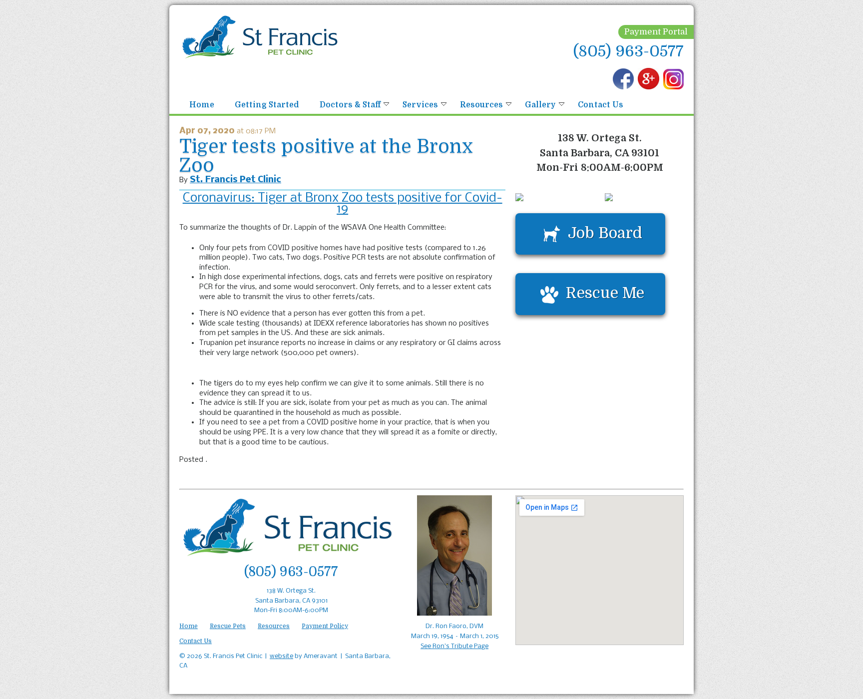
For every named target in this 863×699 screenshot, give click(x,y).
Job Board (605, 233)
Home (201, 104)
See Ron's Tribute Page (454, 646)
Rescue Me (605, 293)
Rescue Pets (228, 626)
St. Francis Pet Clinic (235, 180)
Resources (481, 104)
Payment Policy (325, 626)
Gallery (540, 104)
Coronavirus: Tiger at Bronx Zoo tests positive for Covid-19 (342, 204)
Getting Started (267, 104)
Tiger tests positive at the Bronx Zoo (326, 156)
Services (420, 104)
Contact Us (600, 104)
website (281, 656)
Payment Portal (656, 31)
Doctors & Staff (350, 104)
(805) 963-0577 (628, 51)
